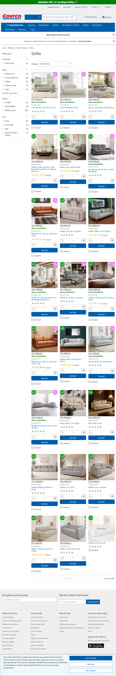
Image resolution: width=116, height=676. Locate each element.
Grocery (31, 25)
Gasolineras (97, 25)
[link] (44, 97)
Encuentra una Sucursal (15, 595)
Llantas (56, 25)
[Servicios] (26, 29)
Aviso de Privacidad (9, 635)
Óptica (85, 25)
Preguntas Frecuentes (10, 624)
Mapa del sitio (7, 645)
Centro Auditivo (36, 631)
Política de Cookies (42, 665)
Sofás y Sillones (22, 48)
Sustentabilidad (8, 617)
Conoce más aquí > (85, 41)
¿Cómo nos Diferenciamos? (11, 621)
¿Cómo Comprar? (37, 617)
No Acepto (91, 670)
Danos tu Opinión (37, 642)
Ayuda (61, 631)
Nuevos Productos (37, 645)
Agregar (44, 122)
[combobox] (33, 17)
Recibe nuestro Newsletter (74, 595)
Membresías (44, 25)
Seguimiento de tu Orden (97, 617)
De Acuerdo (90, 658)
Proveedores (6, 628)
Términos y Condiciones (10, 631)
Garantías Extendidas (38, 649)
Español (95, 7)
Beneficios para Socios (67, 624)
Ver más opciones (9, 93)
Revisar (90, 664)
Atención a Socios (94, 628)
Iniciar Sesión (91, 17)
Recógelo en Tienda (71, 25)
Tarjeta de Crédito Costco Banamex (71, 628)
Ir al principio (109, 578)
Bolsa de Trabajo (8, 642)
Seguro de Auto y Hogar (39, 638)
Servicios (22, 29)
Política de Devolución (96, 624)
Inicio (4, 48)
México (108, 7)
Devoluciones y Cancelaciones (99, 621)
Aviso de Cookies (8, 638)
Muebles (11, 48)
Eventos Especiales (38, 624)
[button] (73, 17)
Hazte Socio (63, 621)
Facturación (10, 29)
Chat (33, 29)
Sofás (32, 48)
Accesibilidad (7, 649)
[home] (12, 17)
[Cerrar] (114, 35)
